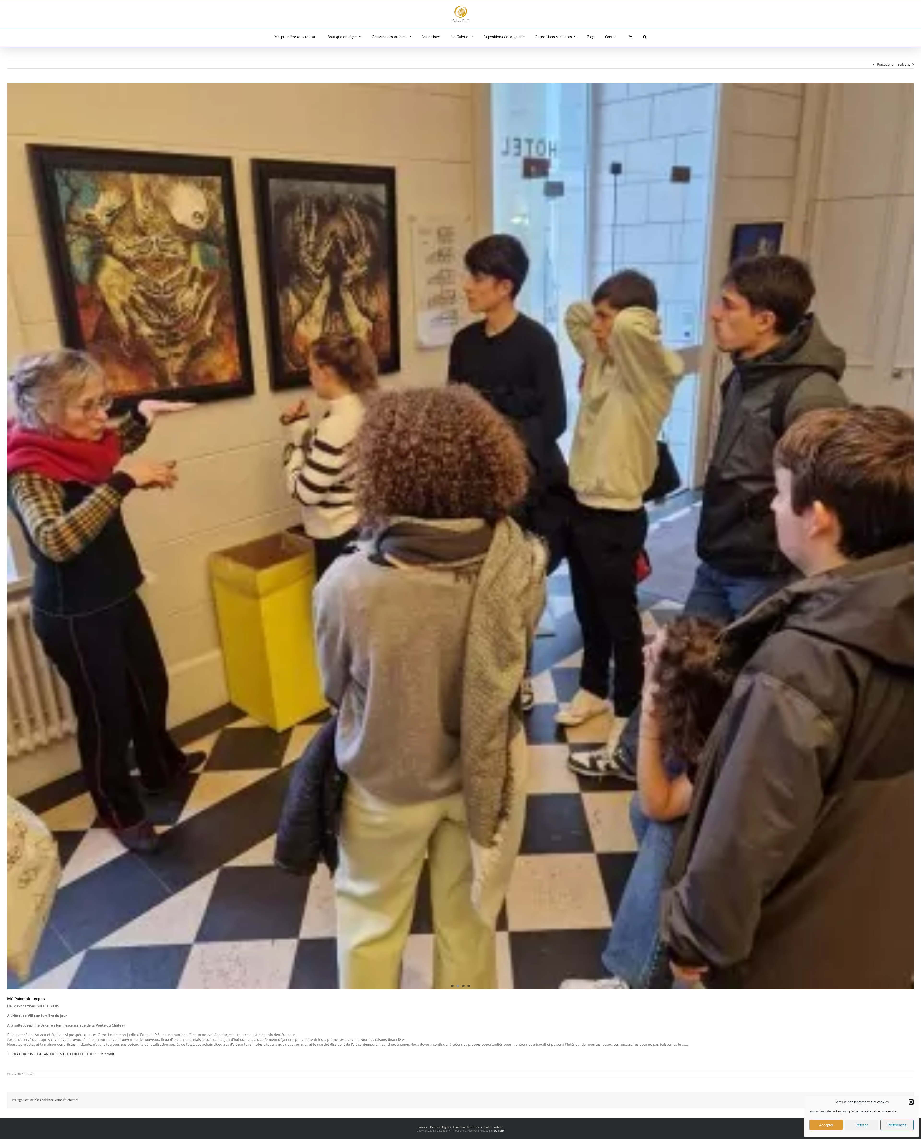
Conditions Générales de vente (471, 1127)
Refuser (861, 1125)
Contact (497, 1127)
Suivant (903, 64)
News (29, 1074)
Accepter (826, 1125)
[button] (911, 1102)
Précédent (885, 64)
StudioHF (499, 1130)
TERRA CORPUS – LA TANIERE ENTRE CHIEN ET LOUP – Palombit (60, 1053)
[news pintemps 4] (460, 536)
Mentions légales (440, 1127)
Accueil (423, 1127)
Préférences (897, 1125)
